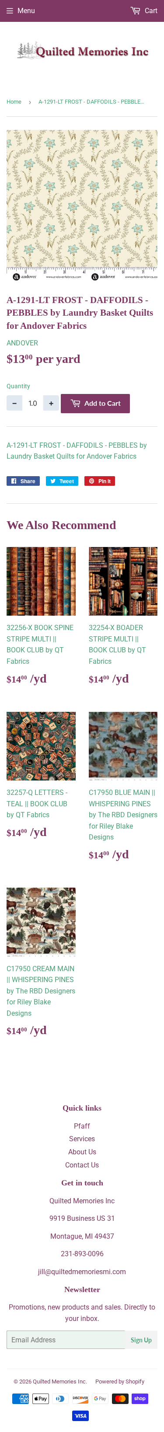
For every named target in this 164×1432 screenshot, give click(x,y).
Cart (150, 11)
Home (14, 101)
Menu (26, 11)
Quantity (18, 386)
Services (82, 1139)
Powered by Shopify (119, 1381)
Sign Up (141, 1340)
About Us (82, 1152)
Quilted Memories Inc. (60, 1381)
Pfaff (82, 1126)
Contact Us (82, 1165)
